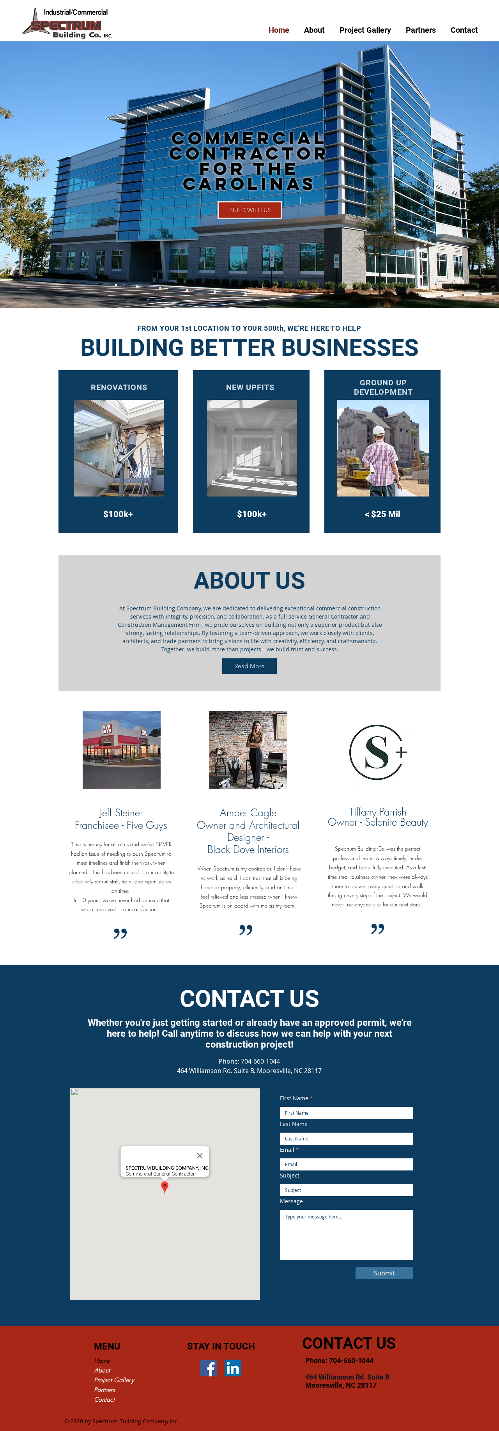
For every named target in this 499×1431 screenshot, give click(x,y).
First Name (294, 1098)
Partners (104, 1390)
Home (102, 1361)
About (102, 1370)
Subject (289, 1175)
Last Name (294, 1124)
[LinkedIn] (233, 1368)
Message (291, 1201)
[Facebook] (208, 1368)
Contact (104, 1400)
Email (287, 1150)
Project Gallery (114, 1380)
